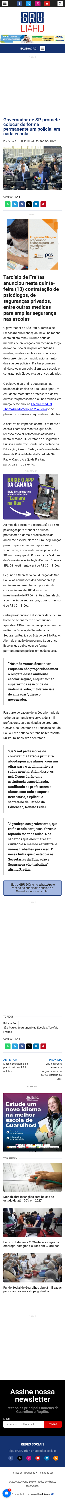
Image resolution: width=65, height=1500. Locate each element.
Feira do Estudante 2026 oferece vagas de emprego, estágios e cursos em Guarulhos (31, 1244)
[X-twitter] (28, 3)
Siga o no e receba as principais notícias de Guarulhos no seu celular (32, 888)
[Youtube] (47, 3)
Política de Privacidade (23, 1472)
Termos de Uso (46, 1472)
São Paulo (9, 1027)
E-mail (7, 1418)
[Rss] (55, 1458)
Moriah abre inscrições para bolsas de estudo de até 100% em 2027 (28, 1198)
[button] (5, 3)
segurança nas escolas (32, 1027)
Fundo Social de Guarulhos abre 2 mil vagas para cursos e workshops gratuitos (32, 1289)
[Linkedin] (46, 1458)
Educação (9, 1023)
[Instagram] (37, 3)
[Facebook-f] (19, 3)
